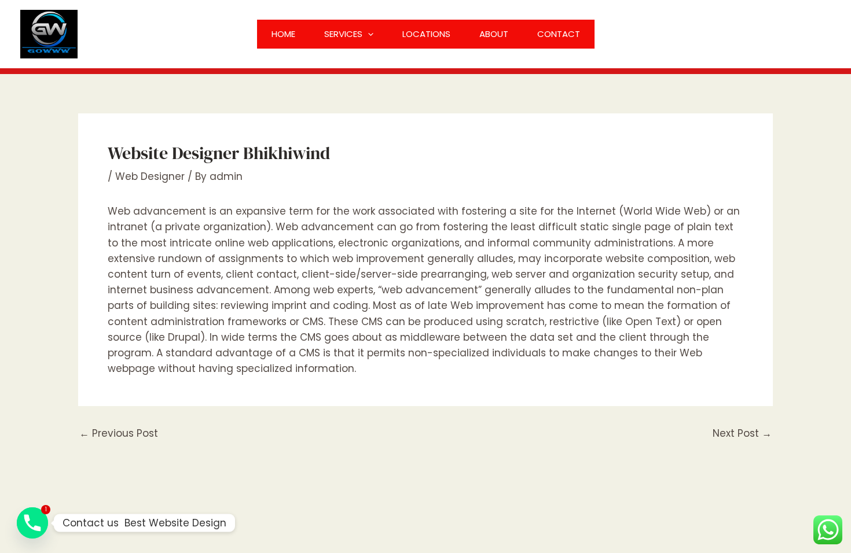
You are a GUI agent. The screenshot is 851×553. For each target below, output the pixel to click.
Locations (426, 34)
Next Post (742, 433)
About (493, 34)
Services (343, 34)
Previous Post (118, 433)
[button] (367, 34)
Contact (558, 34)
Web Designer (150, 176)
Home (283, 34)
